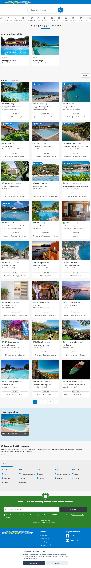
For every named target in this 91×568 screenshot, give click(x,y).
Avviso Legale (44, 542)
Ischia (41, 474)
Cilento (5, 474)
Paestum (6, 478)
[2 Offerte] (15, 131)
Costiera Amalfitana (28, 474)
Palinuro (23, 478)
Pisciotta (42, 478)
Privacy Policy (44, 539)
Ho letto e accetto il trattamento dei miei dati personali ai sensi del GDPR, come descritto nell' (45, 516)
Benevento (42, 470)
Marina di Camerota (63, 474)
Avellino (6, 470)
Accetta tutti (33, 563)
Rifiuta (57, 563)
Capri (58, 470)
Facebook (73, 536)
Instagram (73, 540)
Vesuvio (23, 483)
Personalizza (33, 558)
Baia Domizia (25, 470)
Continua (4, 455)
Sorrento (6, 483)
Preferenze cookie (46, 545)
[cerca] (60, 10)
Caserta (77, 470)
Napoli (76, 474)
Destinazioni (7, 464)
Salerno (76, 478)
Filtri (86, 75)
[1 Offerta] (15, 92)
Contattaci (43, 536)
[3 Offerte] (45, 92)
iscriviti (73, 509)
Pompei (59, 478)
